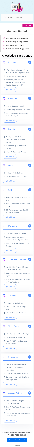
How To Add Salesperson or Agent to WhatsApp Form (18, 280)
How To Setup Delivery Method (17, 42)
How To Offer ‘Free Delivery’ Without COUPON (16, 308)
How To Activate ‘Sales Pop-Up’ (17, 334)
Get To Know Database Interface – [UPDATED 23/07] (18, 114)
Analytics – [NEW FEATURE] (16, 233)
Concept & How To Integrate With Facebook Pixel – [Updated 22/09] (17, 238)
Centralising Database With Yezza (18, 110)
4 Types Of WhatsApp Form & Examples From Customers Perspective (16, 367)
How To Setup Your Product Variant (16, 147)
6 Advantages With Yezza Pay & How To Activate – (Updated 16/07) (18, 71)
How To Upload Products (15, 45)
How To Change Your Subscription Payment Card (18, 414)
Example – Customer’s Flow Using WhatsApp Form (17, 378)
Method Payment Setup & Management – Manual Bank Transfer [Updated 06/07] (15, 82)
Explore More (9, 89)
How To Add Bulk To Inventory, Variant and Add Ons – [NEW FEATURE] (16, 139)
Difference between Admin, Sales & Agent (18, 274)
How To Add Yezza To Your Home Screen (18, 205)
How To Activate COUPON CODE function (17, 244)
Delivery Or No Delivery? (15, 173)
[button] (27, 25)
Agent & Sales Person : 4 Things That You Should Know (17, 268)
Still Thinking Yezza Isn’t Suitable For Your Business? (17, 211)
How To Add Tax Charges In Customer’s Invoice (15, 402)
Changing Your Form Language (17, 373)
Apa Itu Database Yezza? (15, 106)
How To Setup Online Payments (17, 38)
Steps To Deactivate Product (16, 152)
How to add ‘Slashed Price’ (16, 337)
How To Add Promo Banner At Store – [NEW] (16, 342)
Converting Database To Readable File (18, 199)
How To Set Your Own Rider (16, 313)
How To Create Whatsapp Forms (17, 49)
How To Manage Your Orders (16, 176)
